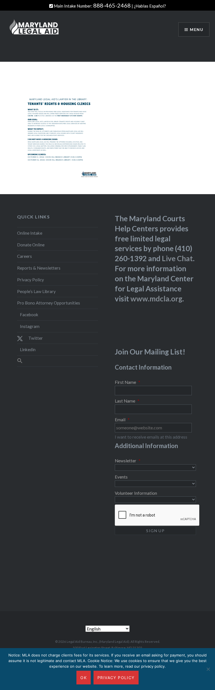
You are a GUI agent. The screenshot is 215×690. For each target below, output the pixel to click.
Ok (83, 677)
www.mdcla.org (156, 298)
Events (121, 476)
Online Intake (29, 232)
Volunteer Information (136, 493)
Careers (24, 256)
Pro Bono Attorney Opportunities (48, 302)
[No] (208, 669)
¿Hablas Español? (150, 5)
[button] (57, 361)
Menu (196, 29)
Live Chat (177, 258)
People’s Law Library (36, 291)
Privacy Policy (30, 279)
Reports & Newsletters (38, 267)
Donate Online (31, 244)
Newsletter (128, 460)
